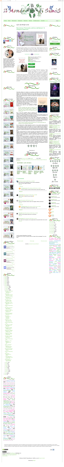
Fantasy (58, 247)
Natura (54, 258)
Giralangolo (13, 401)
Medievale (54, 254)
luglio (6, 363)
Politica (59, 261)
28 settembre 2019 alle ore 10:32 (30, 194)
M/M (50, 253)
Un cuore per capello (7, 439)
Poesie (56, 261)
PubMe (12, 427)
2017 (5, 374)
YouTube (50, 272)
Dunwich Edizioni (6, 393)
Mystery (50, 256)
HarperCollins (8, 404)
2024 (5, 278)
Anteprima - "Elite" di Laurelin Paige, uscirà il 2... (9, 311)
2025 (5, 277)
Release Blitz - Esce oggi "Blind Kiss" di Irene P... (8, 303)
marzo (6, 368)
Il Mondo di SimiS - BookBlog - (10, 259)
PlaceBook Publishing (9, 425)
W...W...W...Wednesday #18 (57, 134)
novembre (7, 287)
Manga (60, 253)
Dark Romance (58, 245)
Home (5, 20)
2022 (5, 281)
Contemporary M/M (54, 244)
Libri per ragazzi (56, 252)
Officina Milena (7, 423)
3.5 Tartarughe (22, 159)
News (9, 20)
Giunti (12, 402)
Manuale (50, 254)
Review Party (57, 264)
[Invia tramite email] (36, 158)
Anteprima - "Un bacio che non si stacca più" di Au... (8, 320)
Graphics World (42, 458)
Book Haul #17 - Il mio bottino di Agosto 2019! (8, 360)
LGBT (50, 252)
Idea (13, 405)
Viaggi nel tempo (57, 271)
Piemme (13, 424)
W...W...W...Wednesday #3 (57, 150)
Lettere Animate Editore (8, 412)
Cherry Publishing (11, 387)
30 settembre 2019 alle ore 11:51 (30, 218)
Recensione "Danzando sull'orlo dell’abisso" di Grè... (9, 295)
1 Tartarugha (51, 221)
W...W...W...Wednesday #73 (9, 352)
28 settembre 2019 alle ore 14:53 (34, 188)
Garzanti (5, 399)
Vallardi (5, 440)
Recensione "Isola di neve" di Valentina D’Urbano (8, 314)
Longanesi (5, 414)
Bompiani (12, 383)
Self (52, 268)
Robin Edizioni (12, 430)
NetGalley (8, 419)
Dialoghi (12, 392)
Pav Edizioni (9, 424)
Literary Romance (7, 413)
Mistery (51, 255)
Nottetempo (10, 420)
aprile (6, 367)
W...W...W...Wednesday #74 (9, 339)
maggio (6, 366)
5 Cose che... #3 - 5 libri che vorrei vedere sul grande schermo (56, 118)
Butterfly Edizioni (6, 386)
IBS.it (31, 63)
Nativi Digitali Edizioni (7, 418)
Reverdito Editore (5, 429)
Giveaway (53, 248)
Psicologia (51, 262)
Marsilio (9, 414)
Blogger (34, 460)
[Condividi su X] (38, 158)
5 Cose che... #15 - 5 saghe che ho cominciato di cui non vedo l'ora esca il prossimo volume (56, 142)
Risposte (21, 186)
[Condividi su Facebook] (39, 158)
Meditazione (59, 254)
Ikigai (12, 406)
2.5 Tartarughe (51, 224)
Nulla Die (10, 421)
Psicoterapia (59, 262)
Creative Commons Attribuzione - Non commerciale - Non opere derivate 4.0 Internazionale (10, 455)
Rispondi (20, 184)
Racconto (51, 263)
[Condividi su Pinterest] (40, 158)
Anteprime (20, 20)
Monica (52, 208)
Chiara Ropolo (21, 218)
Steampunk (59, 269)
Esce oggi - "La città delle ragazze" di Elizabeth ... (8, 325)
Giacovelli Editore (11, 400)
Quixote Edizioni (7, 428)
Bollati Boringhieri (7, 383)
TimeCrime (11, 435)
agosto (6, 362)
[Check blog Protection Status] (5, 449)
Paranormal (51, 260)
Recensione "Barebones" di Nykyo (8, 354)
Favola (50, 248)
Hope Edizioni (6, 405)
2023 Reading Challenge (9, 265)
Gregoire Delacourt (43, 159)
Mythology (59, 256)
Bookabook (12, 384)
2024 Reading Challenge (9, 258)
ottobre (6, 288)
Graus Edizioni (12, 403)
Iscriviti (54, 43)
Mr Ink (20, 181)
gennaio (6, 371)
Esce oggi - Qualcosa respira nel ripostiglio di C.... (9, 292)
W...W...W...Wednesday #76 (9, 306)
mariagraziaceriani (24, 188)
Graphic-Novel (58, 248)
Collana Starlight (9, 388)
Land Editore (12, 409)
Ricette (30, 20)
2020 (5, 283)
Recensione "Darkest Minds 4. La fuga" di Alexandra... (9, 331)
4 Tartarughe (51, 228)
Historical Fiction (52, 249)
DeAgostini (10, 390)
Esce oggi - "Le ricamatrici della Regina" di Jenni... (8, 300)
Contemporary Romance (30, 159)
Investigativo (58, 251)
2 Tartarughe (51, 222)
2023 (5, 279)
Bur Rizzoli (12, 385)
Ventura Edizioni (9, 440)
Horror (54, 250)
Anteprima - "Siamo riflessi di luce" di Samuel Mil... (8, 334)
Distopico (55, 246)
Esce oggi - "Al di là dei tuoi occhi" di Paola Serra (8, 337)
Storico (50, 270)
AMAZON (31, 66)
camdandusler (21, 194)
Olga (19, 200)
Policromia (5, 426)
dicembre (7, 286)
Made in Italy (55, 253)
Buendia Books (5, 385)
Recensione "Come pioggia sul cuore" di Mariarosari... (8, 328)
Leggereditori (11, 410)
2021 (5, 282)
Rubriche (25, 20)
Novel (54, 259)
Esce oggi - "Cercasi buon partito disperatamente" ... (8, 308)
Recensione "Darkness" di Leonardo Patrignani (8, 317)
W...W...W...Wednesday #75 (9, 323)
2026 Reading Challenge (9, 244)
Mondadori (11, 415)
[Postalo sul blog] (37, 158)
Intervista (55, 251)
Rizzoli (5, 430)
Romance (51, 265)
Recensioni (14, 20)
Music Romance (57, 255)
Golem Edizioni (6, 403)
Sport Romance (52, 269)
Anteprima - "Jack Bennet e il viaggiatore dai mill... (8, 342)
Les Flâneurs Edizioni (8, 411)
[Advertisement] (9, 29)
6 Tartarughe (51, 232)
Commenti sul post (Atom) (34, 243)
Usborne (13, 439)
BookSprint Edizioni (6, 384)
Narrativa (51, 257)
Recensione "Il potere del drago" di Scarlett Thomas (9, 297)
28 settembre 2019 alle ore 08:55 (28, 181)
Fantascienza (51, 247)
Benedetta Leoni (54, 196)
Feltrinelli (11, 398)
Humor (58, 250)
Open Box (58, 259)
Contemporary (57, 240)
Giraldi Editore (6, 402)
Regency (55, 263)
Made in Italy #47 (8, 344)
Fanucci (4, 398)
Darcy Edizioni (6, 389)
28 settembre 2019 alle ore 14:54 (34, 206)
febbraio (6, 370)
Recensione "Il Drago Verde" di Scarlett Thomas (9, 349)
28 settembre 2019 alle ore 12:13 (27, 200)
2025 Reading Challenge (9, 251)
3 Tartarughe (51, 225)
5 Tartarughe (51, 231)
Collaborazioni (36, 20)
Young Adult (55, 272)
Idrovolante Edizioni (6, 406)
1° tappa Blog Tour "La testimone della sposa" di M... (9, 357)
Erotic (60, 246)
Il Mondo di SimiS (54, 57)
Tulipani (13, 438)
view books (13, 250)
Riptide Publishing (12, 429)
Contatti (42, 20)
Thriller (55, 270)
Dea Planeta (37, 159)
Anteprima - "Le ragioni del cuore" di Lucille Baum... (8, 346)
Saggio (55, 267)
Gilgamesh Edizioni (6, 401)
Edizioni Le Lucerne (10, 394)
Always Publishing (11, 380)
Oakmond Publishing (11, 422)
